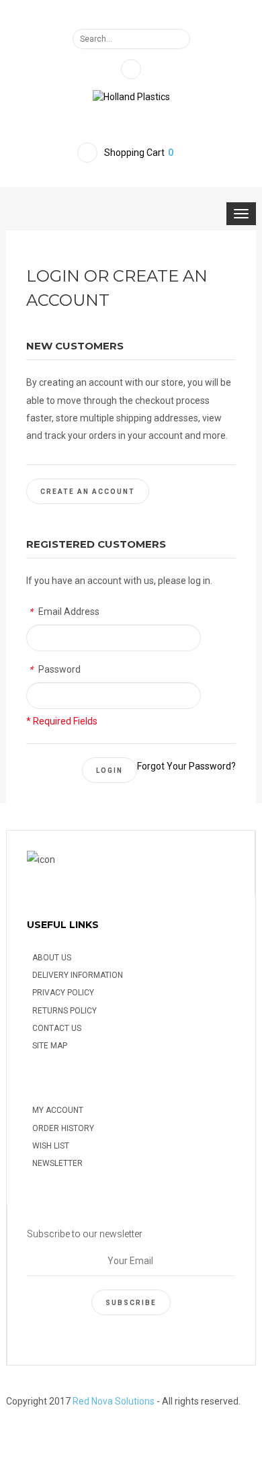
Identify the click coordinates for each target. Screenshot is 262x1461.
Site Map (49, 1045)
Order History (63, 1128)
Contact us (56, 1028)
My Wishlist (100, 121)
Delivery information (77, 975)
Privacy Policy (63, 992)
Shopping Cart (138, 152)
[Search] (177, 39)
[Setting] (131, 69)
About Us (51, 957)
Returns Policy (64, 1010)
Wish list (50, 1146)
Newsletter (57, 1163)
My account (57, 1110)
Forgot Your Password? (186, 766)
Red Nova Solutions (114, 1401)
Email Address (64, 611)
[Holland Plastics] (131, 96)
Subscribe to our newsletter (84, 1233)
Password (55, 669)
